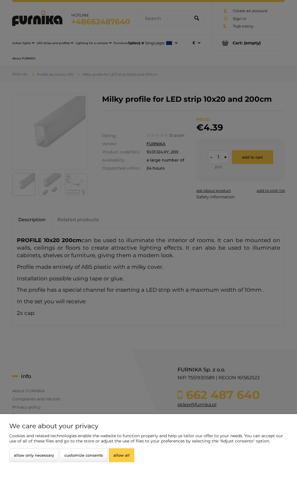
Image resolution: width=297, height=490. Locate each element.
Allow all (121, 455)
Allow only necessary (34, 455)
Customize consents (83, 455)
